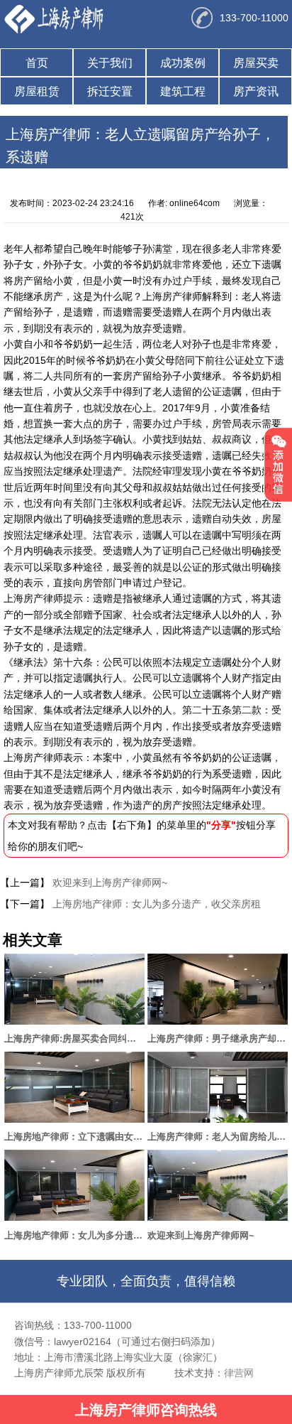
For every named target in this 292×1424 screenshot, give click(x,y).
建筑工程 (183, 91)
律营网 (239, 1373)
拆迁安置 (110, 91)
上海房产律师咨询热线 (146, 1410)
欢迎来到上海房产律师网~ (108, 882)
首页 (37, 63)
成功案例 (183, 63)
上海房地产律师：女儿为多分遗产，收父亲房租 (155, 904)
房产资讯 (256, 91)
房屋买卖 (256, 63)
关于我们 (110, 63)
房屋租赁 (37, 91)
